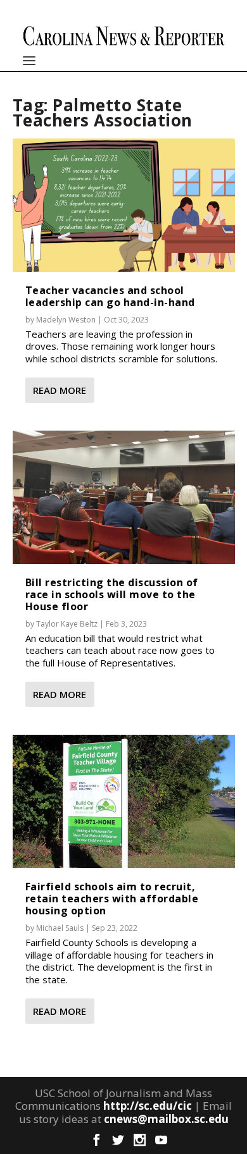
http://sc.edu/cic (147, 1105)
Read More (59, 390)
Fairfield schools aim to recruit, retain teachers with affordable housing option (112, 899)
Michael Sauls (60, 928)
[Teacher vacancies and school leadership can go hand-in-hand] (124, 204)
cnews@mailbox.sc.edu (166, 1119)
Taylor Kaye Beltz (67, 623)
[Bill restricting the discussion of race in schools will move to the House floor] (124, 497)
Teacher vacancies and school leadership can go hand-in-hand (110, 296)
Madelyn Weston (66, 319)
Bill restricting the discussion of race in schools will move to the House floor (111, 594)
